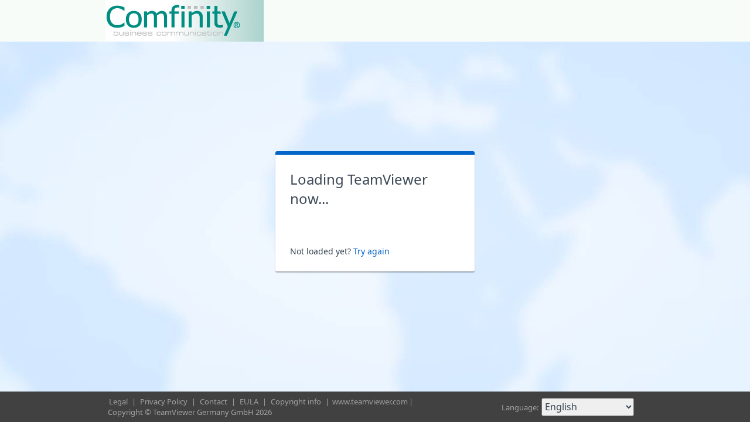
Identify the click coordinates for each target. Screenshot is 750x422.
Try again (371, 251)
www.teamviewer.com (370, 401)
